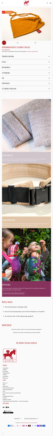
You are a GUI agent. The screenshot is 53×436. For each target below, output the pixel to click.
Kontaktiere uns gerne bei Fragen (13, 293)
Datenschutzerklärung (8, 388)
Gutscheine (5, 376)
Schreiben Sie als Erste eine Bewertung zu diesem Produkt (26, 332)
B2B (4, 394)
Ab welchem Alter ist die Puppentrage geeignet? (19, 316)
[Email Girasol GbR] (3, 407)
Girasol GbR (21, 422)
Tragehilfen (5, 368)
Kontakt (5, 398)
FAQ (4, 391)
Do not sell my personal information (12, 393)
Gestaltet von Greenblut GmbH (30, 422)
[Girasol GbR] (26, 3)
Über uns (5, 383)
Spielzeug (5, 378)
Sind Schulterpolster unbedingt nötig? (16, 307)
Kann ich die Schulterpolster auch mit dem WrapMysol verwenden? (25, 312)
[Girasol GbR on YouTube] (8, 407)
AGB (4, 384)
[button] (26, 332)
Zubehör (5, 370)
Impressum (5, 386)
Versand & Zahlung (7, 389)
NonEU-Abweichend (32, 51)
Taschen (5, 374)
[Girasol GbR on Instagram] (6, 407)
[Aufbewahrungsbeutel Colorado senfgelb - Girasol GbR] (26, 24)
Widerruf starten (7, 399)
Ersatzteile (5, 371)
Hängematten (6, 373)
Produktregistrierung (8, 396)
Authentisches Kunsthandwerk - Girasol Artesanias (15, 401)
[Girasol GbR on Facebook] (5, 407)
